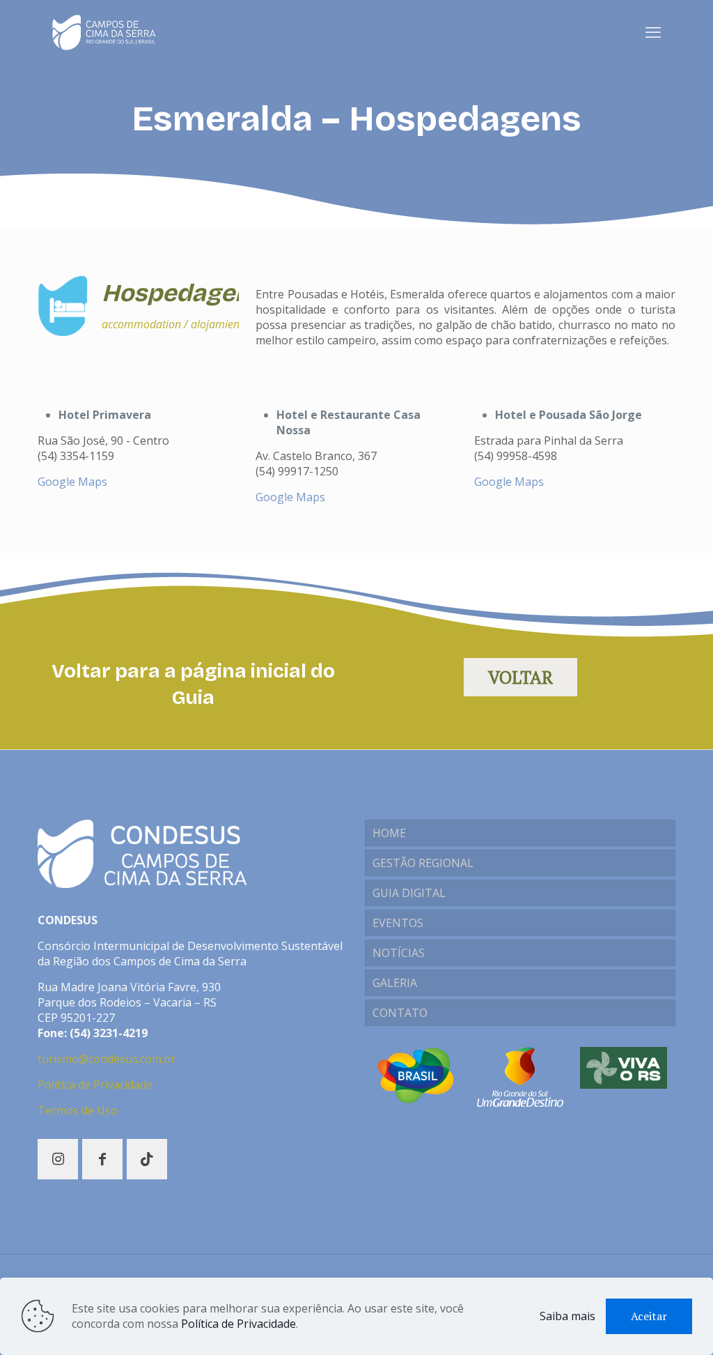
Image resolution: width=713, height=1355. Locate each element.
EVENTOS (398, 923)
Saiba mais (567, 1316)
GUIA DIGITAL (409, 893)
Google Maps (72, 481)
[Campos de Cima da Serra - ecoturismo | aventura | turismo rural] (104, 31)
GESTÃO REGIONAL (423, 863)
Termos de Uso (78, 1110)
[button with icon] (58, 1159)
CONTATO (400, 1012)
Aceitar (649, 1316)
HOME (389, 833)
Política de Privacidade (95, 1084)
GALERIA (395, 982)
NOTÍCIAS (399, 952)
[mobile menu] (653, 31)
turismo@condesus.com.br (106, 1058)
